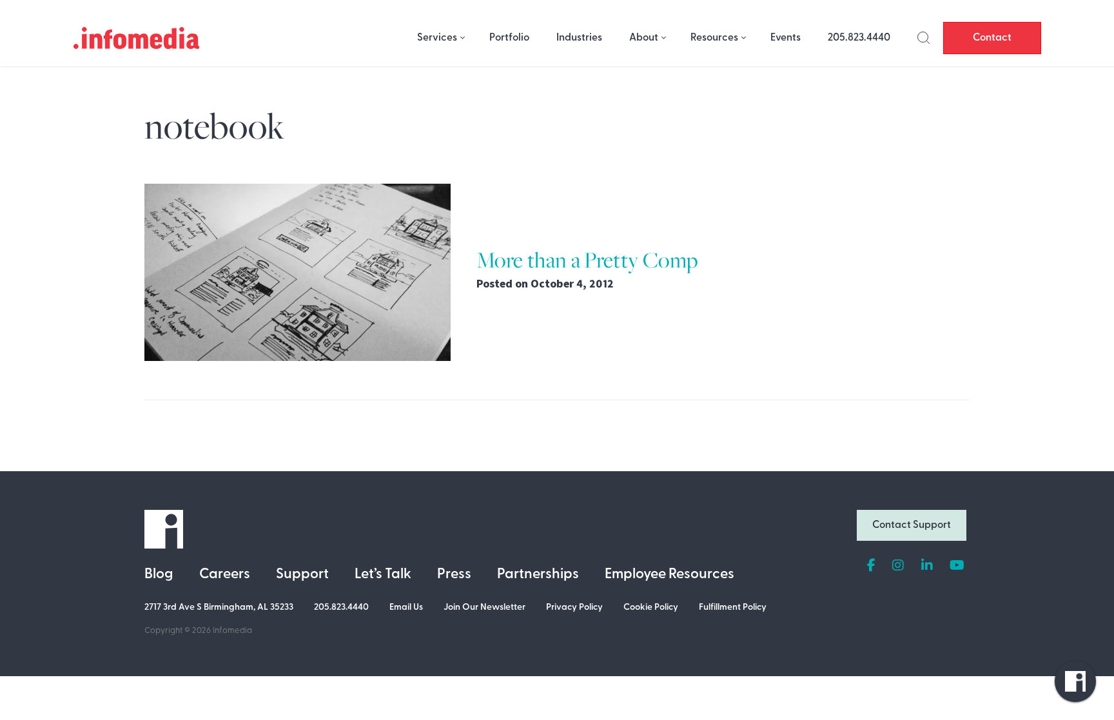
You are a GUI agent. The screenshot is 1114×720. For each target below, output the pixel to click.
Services (437, 38)
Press (454, 574)
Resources (714, 38)
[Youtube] (957, 566)
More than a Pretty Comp (587, 259)
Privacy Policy (574, 607)
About (643, 38)
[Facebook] (871, 566)
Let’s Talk (383, 574)
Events (785, 38)
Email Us (406, 607)
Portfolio (509, 38)
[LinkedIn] (927, 566)
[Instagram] (898, 566)
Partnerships (538, 574)
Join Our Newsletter (484, 607)
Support (302, 574)
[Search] (923, 38)
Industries (579, 38)
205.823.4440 (859, 38)
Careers (224, 574)
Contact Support (911, 525)
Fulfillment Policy (733, 607)
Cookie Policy (650, 607)
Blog (158, 574)
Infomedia (232, 631)
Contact (992, 38)
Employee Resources (669, 574)
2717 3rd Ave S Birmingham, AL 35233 (218, 607)
